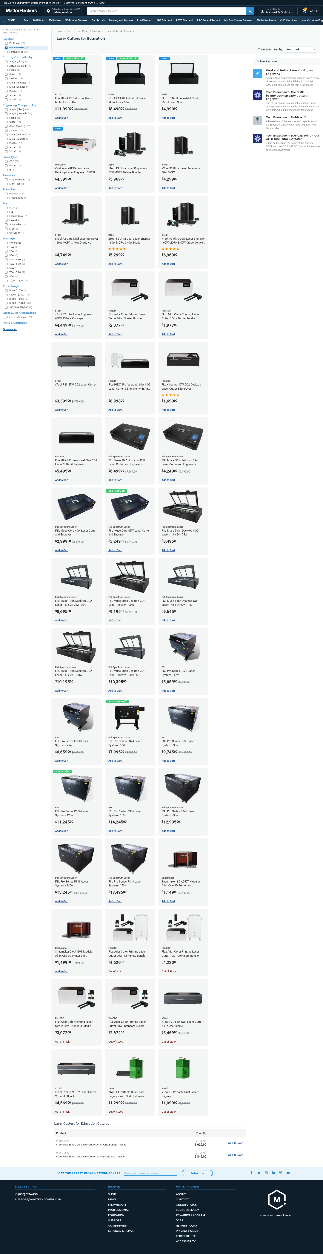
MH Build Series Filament (238, 20)
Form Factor (11, 189)
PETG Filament (184, 20)
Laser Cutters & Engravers (89, 31)
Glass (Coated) (20, 126)
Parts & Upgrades (15, 322)
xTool (14, 228)
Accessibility (186, 1241)
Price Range (11, 286)
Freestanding (18, 197)
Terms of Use (186, 1236)
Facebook (251, 1173)
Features (9, 175)
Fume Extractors (20, 317)
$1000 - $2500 (19, 294)
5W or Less (17, 242)
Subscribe (197, 1173)
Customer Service (74, 2)
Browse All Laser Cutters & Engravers (22, 31)
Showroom (117, 1204)
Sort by (278, 49)
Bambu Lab (98, 20)
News (112, 1199)
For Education (19, 47)
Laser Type (10, 157)
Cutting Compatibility (18, 57)
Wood (15, 99)
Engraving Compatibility (19, 105)
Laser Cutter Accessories (19, 313)
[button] (63, 11)
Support (114, 1220)
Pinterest (280, 1173)
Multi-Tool (16, 183)
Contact (182, 1199)
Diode (15, 165)
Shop (112, 1194)
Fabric (15, 70)
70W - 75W (17, 272)
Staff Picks (38, 20)
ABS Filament (164, 20)
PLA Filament (144, 20)
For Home (17, 43)
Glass (15, 74)
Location (9, 39)
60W (13, 268)
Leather (16, 78)
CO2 (14, 161)
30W (13, 255)
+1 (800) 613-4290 (94, 2)
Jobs (179, 1220)
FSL (13, 211)
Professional (118, 1210)
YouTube (288, 1173)
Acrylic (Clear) (19, 61)
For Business (19, 51)
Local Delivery (187, 1210)
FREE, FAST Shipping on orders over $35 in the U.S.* (32, 2)
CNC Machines (288, 20)
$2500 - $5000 (18, 299)
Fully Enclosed (19, 179)
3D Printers (55, 20)
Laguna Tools (18, 216)
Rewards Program (190, 1215)
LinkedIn (273, 1173)
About (181, 1194)
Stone (15, 95)
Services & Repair (121, 1231)
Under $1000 (18, 290)
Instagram (266, 1173)
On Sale (266, 49)
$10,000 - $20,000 (20, 307)
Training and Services (121, 20)
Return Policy (187, 1225)
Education (116, 1215)
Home (60, 31)
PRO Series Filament (208, 20)
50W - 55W (17, 263)
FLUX (14, 207)
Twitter (259, 1173)
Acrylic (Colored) (20, 65)
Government (117, 1225)
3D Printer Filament (76, 20)
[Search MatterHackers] (250, 11)
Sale (26, 20)
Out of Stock (115, 971)
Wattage (9, 238)
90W (13, 276)
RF (12, 169)
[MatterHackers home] (21, 11)
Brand (7, 203)
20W (13, 251)
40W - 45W (17, 259)
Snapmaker (17, 224)
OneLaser (16, 232)
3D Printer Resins (266, 20)
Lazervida (16, 220)
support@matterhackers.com (38, 1199)
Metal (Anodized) (20, 82)
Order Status (186, 1204)
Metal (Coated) (19, 86)
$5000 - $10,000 (20, 303)
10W (13, 246)
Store (69, 31)
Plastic (15, 91)
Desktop (16, 193)
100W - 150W (18, 280)
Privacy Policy (187, 1231)
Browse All (10, 329)
